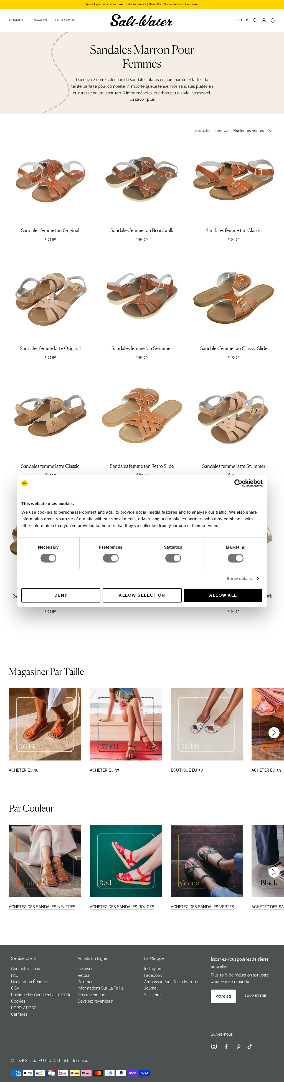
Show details (239, 578)
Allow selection (142, 595)
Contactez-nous (25, 968)
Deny (61, 595)
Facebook (153, 975)
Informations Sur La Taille (101, 988)
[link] (216, 1047)
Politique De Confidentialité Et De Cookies (41, 998)
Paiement (86, 982)
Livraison (85, 968)
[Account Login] (264, 20)
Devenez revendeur (95, 1001)
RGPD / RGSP (23, 1008)
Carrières (19, 1014)
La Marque (65, 20)
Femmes (16, 20)
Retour (84, 975)
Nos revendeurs (92, 995)
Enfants (39, 20)
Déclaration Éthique (29, 982)
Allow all (223, 595)
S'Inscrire (152, 995)
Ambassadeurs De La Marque (171, 982)
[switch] (111, 558)
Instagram (153, 968)
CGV (15, 988)
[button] (274, 732)
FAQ (14, 975)
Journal (151, 988)
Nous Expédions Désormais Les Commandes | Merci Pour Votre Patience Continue (142, 4)
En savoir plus (142, 99)
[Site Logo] (142, 20)
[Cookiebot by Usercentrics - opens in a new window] (238, 483)
